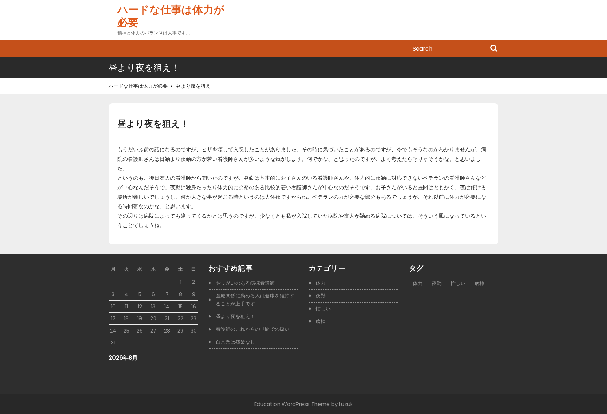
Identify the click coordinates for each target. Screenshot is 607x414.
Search (493, 49)
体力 (321, 283)
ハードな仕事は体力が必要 (170, 16)
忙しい (323, 308)
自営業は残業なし (235, 342)
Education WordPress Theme (292, 404)
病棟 (321, 321)
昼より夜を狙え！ (235, 316)
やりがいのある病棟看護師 (245, 283)
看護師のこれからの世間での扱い (252, 329)
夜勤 (321, 295)
